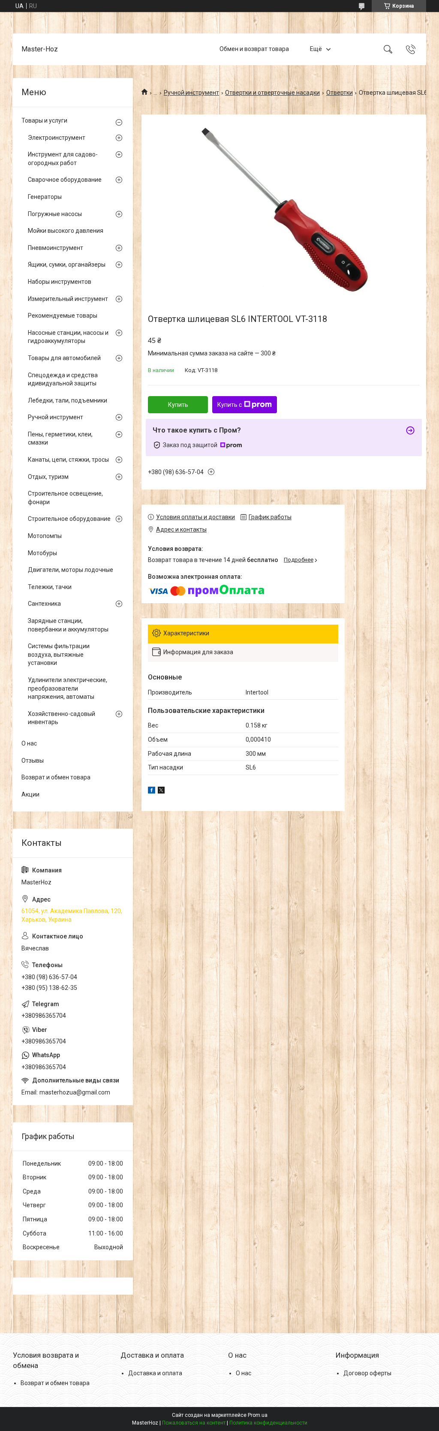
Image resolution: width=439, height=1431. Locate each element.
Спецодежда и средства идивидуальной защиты (63, 379)
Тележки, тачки (50, 586)
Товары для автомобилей (64, 358)
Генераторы (45, 196)
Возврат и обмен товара (55, 777)
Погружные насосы (55, 213)
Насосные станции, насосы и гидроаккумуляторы (68, 337)
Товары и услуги (44, 120)
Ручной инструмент (191, 92)
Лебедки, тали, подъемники (67, 400)
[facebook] (151, 791)
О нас (29, 743)
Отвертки (339, 92)
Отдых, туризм (48, 476)
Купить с (229, 404)
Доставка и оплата (155, 1373)
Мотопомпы (45, 535)
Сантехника (44, 603)
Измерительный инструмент (68, 298)
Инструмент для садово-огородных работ (63, 158)
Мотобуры (42, 553)
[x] (161, 791)
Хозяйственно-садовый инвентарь (61, 718)
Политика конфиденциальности (268, 1423)
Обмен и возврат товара (254, 48)
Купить (178, 404)
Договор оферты (367, 1373)
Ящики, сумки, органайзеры (66, 264)
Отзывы (32, 760)
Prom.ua (258, 1415)
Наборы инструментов (59, 281)
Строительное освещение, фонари (65, 497)
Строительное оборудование (69, 518)
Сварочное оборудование (65, 179)
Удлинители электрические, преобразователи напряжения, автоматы (67, 688)
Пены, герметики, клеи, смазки (60, 438)
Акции (30, 794)
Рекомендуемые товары (62, 315)
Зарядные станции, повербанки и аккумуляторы (68, 625)
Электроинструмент (56, 137)
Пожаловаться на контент (194, 1423)
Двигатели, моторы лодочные (70, 569)
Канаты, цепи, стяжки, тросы (68, 459)
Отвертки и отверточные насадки (272, 92)
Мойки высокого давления (65, 230)
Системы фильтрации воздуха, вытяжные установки (59, 654)
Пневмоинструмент (55, 247)
